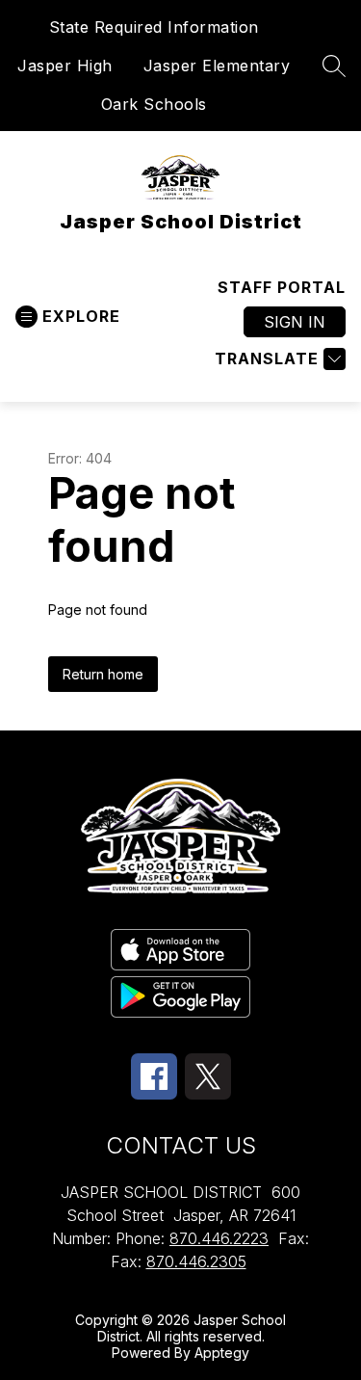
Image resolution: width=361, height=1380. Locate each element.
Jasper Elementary (217, 65)
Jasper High (65, 65)
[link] (282, 287)
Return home (103, 674)
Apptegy (221, 1352)
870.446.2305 (196, 1261)
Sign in (294, 322)
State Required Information (154, 27)
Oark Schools (154, 104)
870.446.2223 (219, 1238)
